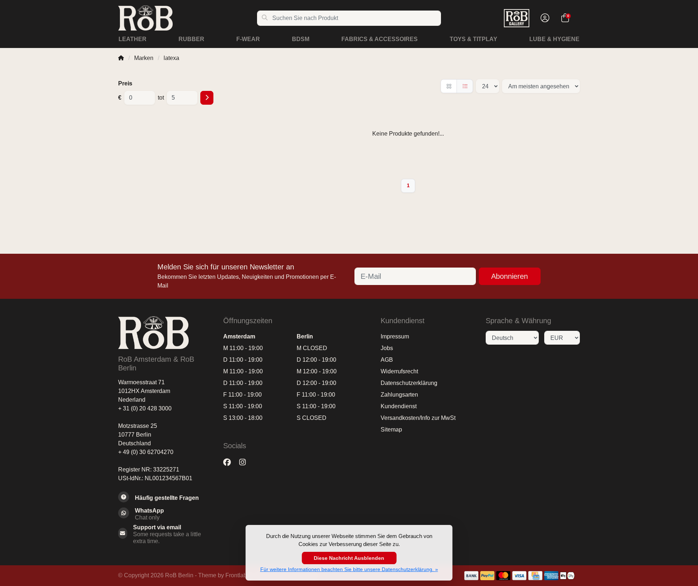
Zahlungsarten (399, 395)
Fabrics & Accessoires (379, 39)
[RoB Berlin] (187, 18)
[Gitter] (449, 86)
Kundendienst (399, 406)
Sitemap (391, 429)
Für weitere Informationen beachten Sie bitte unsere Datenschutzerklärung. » (349, 569)
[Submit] (206, 98)
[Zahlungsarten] (471, 575)
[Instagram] (245, 462)
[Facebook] (230, 462)
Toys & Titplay (473, 39)
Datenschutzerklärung (409, 383)
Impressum (395, 336)
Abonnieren (509, 276)
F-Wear (248, 39)
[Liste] (465, 86)
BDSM (300, 39)
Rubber (191, 39)
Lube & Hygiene (554, 39)
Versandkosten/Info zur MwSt (418, 418)
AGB (387, 360)
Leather (133, 39)
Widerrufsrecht (399, 371)
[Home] (121, 58)
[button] (544, 18)
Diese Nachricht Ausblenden (349, 558)
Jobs (387, 348)
